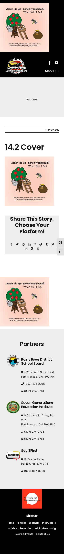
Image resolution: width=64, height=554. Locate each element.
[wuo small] (16, 55)
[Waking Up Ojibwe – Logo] (32, 490)
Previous (53, 129)
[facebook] (49, 63)
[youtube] (56, 63)
